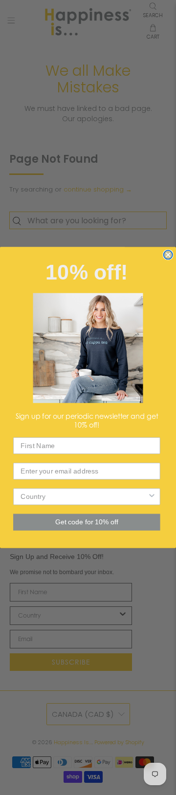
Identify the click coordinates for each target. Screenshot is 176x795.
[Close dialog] (168, 254)
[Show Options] (152, 496)
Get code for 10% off (86, 522)
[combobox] (84, 496)
